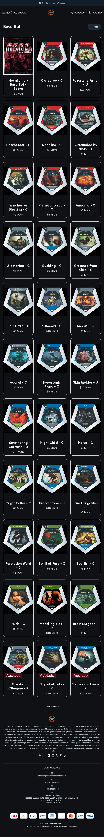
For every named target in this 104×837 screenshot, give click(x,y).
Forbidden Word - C (18, 566)
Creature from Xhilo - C (85, 268)
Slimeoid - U (52, 326)
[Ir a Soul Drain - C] (18, 302)
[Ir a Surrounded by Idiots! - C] (86, 121)
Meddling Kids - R (52, 626)
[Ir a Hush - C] (18, 600)
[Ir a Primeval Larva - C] (52, 181)
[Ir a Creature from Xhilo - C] (86, 242)
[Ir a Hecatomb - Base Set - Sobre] (18, 56)
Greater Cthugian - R (18, 686)
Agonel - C (18, 382)
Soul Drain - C (18, 326)
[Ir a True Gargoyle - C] (86, 479)
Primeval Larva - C (52, 207)
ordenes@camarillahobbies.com (52, 776)
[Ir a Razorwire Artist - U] (86, 56)
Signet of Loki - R (52, 686)
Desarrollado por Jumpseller (65, 826)
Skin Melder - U (85, 382)
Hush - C (18, 624)
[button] (94, 27)
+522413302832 (52, 782)
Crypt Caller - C (18, 503)
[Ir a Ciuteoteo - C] (52, 56)
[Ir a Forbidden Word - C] (18, 539)
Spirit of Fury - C (52, 564)
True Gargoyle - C (85, 505)
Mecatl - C (85, 326)
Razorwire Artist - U (85, 82)
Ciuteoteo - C (52, 80)
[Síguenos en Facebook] (53, 755)
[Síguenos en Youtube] (60, 755)
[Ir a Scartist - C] (86, 539)
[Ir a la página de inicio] (51, 12)
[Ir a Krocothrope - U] (52, 479)
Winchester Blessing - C (18, 207)
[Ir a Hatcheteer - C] (18, 121)
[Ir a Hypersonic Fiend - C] (52, 358)
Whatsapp (61, 3)
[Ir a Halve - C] (86, 418)
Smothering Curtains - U (18, 445)
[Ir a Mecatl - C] (86, 302)
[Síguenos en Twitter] (57, 755)
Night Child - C (52, 443)
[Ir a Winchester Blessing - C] (18, 181)
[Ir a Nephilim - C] (52, 121)
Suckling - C (52, 266)
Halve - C (85, 443)
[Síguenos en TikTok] (64, 755)
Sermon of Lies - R (85, 686)
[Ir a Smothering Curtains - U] (18, 418)
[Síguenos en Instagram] (49, 755)
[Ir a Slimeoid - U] (52, 302)
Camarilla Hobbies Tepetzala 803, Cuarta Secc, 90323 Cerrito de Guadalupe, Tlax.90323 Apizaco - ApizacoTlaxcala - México (52, 799)
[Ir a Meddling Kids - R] (52, 600)
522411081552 (52, 789)
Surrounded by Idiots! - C (85, 147)
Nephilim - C (52, 145)
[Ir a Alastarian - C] (18, 242)
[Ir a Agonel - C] (18, 358)
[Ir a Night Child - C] (52, 418)
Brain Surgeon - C (85, 626)
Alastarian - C (18, 266)
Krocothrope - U (52, 503)
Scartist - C (85, 564)
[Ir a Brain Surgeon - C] (86, 600)
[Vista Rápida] (28, 56)
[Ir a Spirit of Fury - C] (52, 539)
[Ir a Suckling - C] (52, 242)
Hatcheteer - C (18, 145)
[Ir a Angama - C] (86, 181)
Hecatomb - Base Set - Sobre (18, 84)
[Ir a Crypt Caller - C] (18, 479)
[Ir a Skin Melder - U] (86, 358)
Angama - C (85, 205)
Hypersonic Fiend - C (52, 384)
